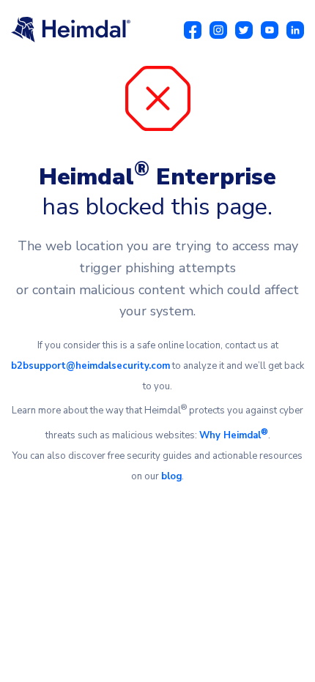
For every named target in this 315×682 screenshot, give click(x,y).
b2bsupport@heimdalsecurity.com (90, 365)
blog (171, 476)
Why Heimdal (233, 435)
